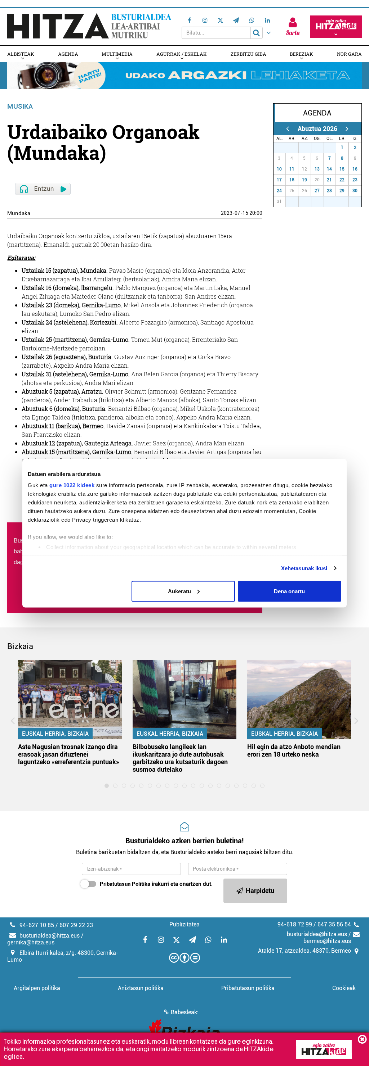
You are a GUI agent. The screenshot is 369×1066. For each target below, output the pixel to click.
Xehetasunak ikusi (304, 568)
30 (320, 147)
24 (279, 190)
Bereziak (301, 54)
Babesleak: (185, 1012)
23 (354, 179)
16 (354, 169)
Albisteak (20, 54)
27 (282, 147)
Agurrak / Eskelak (181, 54)
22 (341, 179)
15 (341, 169)
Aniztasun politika (141, 988)
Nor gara (349, 54)
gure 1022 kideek (71, 485)
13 (317, 169)
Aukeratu (179, 591)
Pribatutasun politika (248, 988)
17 (279, 179)
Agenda (68, 54)
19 (304, 179)
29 (307, 147)
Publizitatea (184, 924)
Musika (20, 106)
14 (329, 169)
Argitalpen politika (37, 988)
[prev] (287, 128)
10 (279, 169)
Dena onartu (289, 591)
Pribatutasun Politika (125, 884)
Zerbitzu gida (248, 54)
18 (291, 179)
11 (291, 169)
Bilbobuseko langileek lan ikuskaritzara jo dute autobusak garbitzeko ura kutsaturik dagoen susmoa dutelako (180, 758)
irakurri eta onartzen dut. (156, 884)
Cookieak (344, 988)
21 (329, 179)
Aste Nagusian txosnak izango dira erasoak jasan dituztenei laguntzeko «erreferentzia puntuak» (68, 754)
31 (332, 147)
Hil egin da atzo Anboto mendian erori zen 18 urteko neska (294, 750)
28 (294, 147)
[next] (347, 128)
